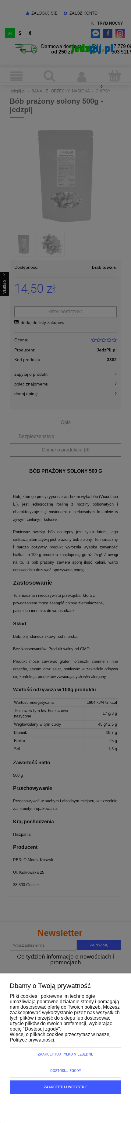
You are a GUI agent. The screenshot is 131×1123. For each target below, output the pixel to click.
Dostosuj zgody (65, 1071)
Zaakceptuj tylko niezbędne (65, 1054)
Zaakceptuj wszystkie (65, 1087)
